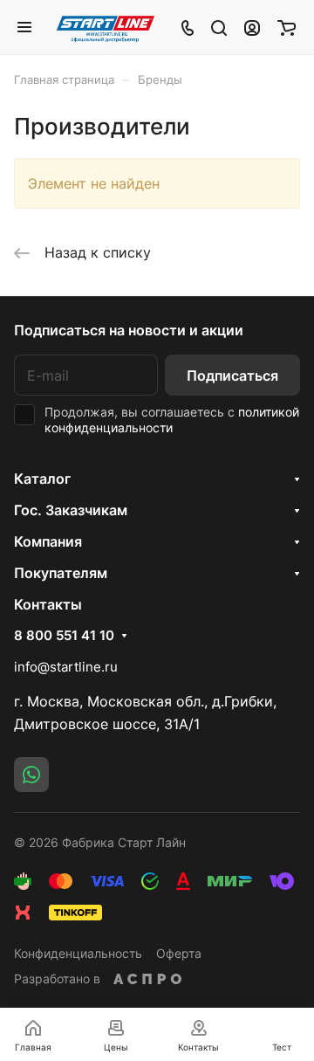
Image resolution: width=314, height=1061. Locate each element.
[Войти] (252, 27)
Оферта (178, 953)
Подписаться (232, 375)
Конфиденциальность (78, 953)
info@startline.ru (66, 666)
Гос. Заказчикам (70, 510)
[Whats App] (31, 774)
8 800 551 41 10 (64, 636)
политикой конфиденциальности (171, 419)
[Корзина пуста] (286, 27)
